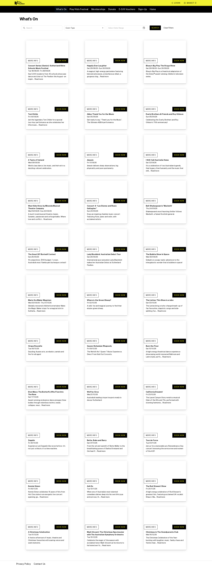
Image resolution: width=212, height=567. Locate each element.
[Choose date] (144, 28)
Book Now (61, 61)
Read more (38, 79)
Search (155, 28)
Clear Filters (168, 28)
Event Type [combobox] (70, 28)
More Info (33, 61)
